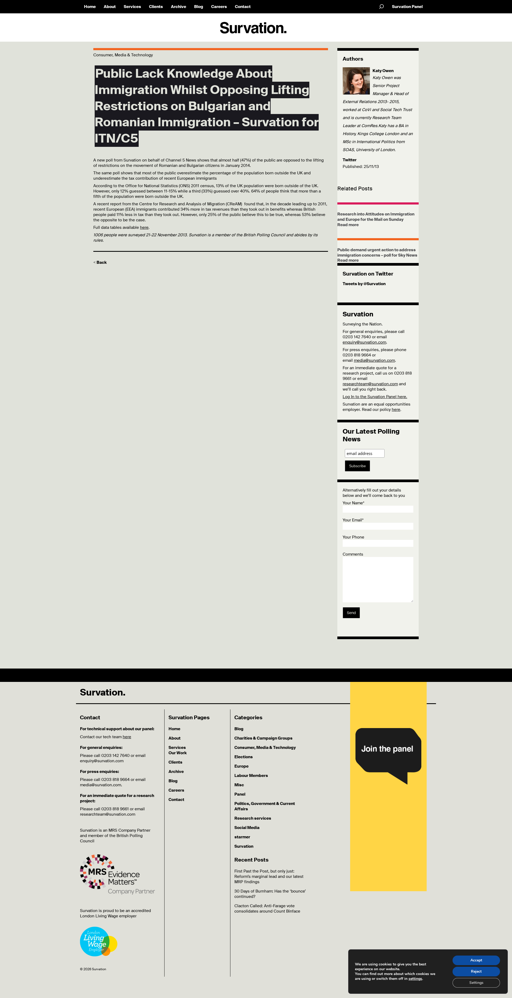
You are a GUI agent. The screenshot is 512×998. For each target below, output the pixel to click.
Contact (243, 6)
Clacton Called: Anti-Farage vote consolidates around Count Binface (267, 908)
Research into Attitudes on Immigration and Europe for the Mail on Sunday (375, 216)
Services (132, 6)
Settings (476, 982)
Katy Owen (383, 70)
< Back (100, 262)
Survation (243, 846)
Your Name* (353, 503)
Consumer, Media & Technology (265, 747)
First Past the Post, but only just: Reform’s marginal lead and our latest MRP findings (268, 877)
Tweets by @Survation (364, 283)
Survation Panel (407, 6)
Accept (476, 960)
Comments (353, 554)
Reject (476, 971)
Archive (178, 6)
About (110, 6)
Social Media (246, 827)
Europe (241, 766)
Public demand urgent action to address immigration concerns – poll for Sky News (377, 252)
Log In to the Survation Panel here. (375, 396)
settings (415, 978)
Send (351, 612)
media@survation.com (374, 360)
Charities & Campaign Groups (263, 738)
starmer (242, 837)
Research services (252, 818)
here (144, 227)
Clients (156, 6)
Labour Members (251, 775)
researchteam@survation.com (370, 384)
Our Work (178, 753)
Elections (243, 757)
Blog (198, 6)
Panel (239, 794)
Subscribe (357, 466)
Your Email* (353, 520)
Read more (348, 224)
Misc (239, 785)
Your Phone (353, 537)
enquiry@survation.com (364, 342)
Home (90, 6)
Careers (219, 6)
